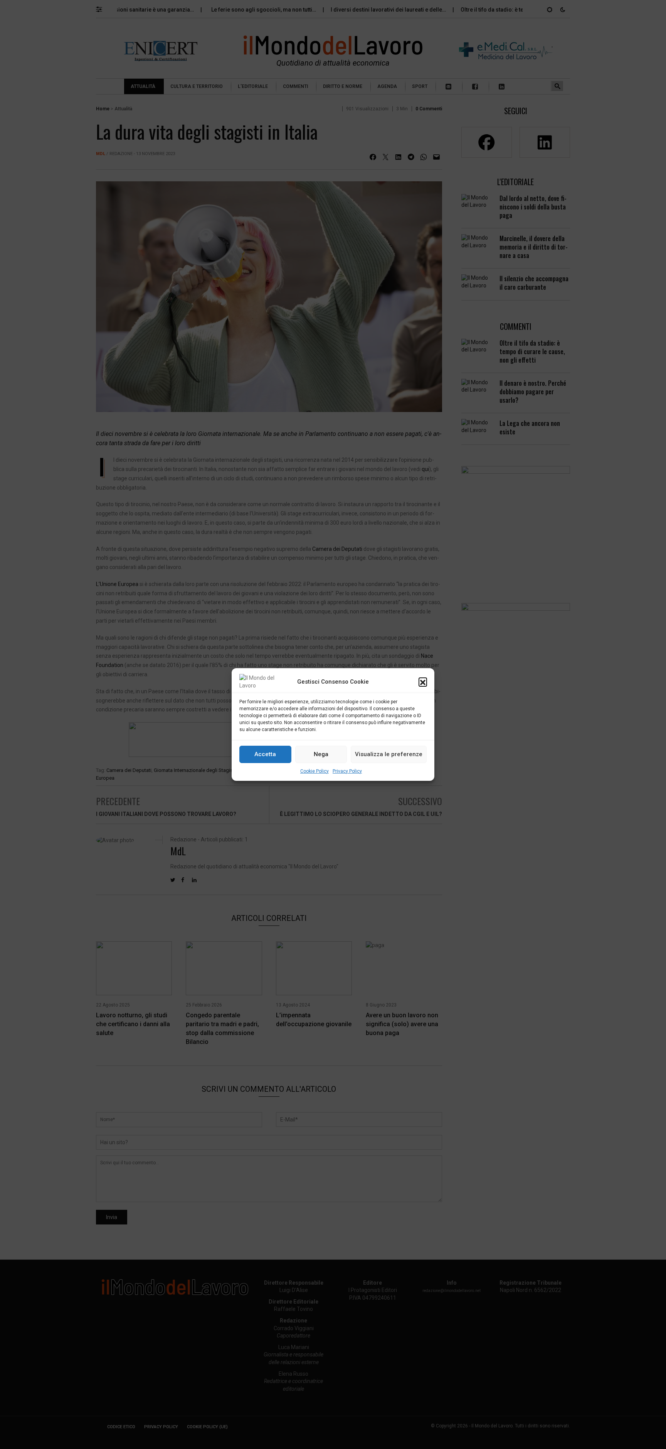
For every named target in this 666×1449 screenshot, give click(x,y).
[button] (423, 682)
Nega (321, 754)
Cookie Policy (314, 771)
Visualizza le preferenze (388, 754)
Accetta (265, 754)
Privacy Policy (347, 771)
